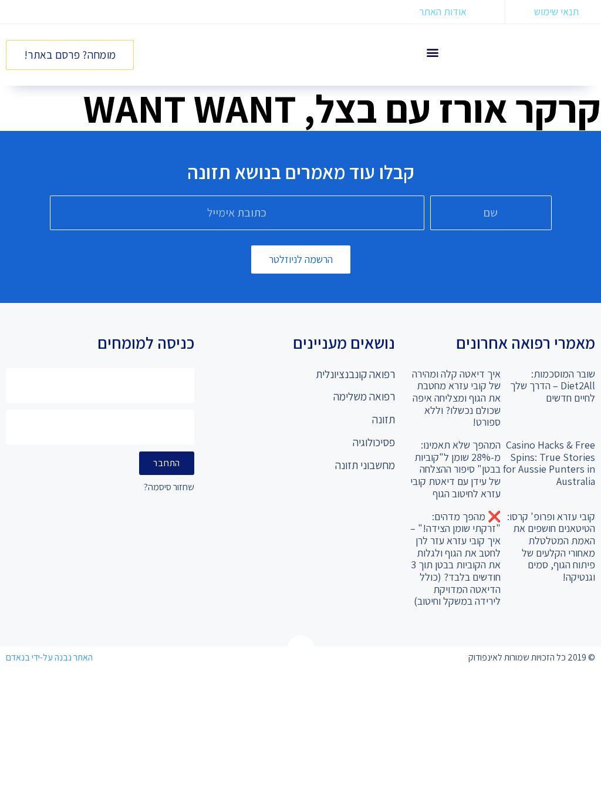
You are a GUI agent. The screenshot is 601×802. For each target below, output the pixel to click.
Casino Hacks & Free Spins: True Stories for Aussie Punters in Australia (549, 463)
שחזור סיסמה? (169, 487)
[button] (433, 52)
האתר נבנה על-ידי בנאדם (49, 657)
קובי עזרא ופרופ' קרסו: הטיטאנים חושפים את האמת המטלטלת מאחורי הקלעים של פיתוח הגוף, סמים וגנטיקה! (551, 547)
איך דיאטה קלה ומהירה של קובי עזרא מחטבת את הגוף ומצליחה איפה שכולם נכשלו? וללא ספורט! (456, 398)
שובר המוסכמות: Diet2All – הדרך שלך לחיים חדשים (552, 386)
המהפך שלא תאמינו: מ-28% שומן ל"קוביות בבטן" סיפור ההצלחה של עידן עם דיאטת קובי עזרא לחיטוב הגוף (455, 469)
